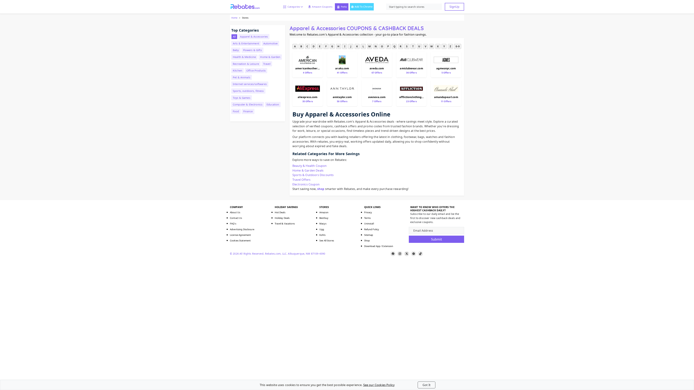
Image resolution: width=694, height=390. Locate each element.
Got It (426, 385)
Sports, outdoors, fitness (248, 91)
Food (236, 111)
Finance (248, 111)
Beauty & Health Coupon (309, 166)
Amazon (323, 212)
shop (320, 189)
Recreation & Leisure (246, 64)
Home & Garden (270, 57)
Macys (322, 223)
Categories (293, 6)
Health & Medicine (244, 57)
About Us (235, 212)
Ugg (321, 229)
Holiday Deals (282, 218)
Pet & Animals (241, 77)
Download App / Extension (378, 246)
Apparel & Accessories (254, 36)
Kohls (322, 235)
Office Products (256, 70)
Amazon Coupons (322, 6)
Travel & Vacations (285, 223)
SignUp (454, 7)
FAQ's (233, 223)
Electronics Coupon (306, 184)
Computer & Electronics (247, 104)
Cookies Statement (240, 240)
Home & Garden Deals (308, 170)
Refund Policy (371, 229)
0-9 (457, 46)
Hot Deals (280, 212)
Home (234, 17)
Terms (367, 218)
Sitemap (368, 235)
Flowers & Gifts (252, 50)
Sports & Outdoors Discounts (313, 175)
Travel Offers (301, 180)
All (234, 36)
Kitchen (237, 70)
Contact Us (236, 218)
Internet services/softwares (250, 84)
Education (273, 104)
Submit (436, 239)
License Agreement (240, 235)
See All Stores (326, 240)
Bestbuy (323, 218)
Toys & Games (241, 97)
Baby (236, 50)
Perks (344, 6)
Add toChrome (364, 6)
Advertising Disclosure (242, 229)
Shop (367, 240)
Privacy (368, 212)
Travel (267, 64)
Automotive (270, 43)
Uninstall (369, 223)
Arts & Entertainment (246, 43)
